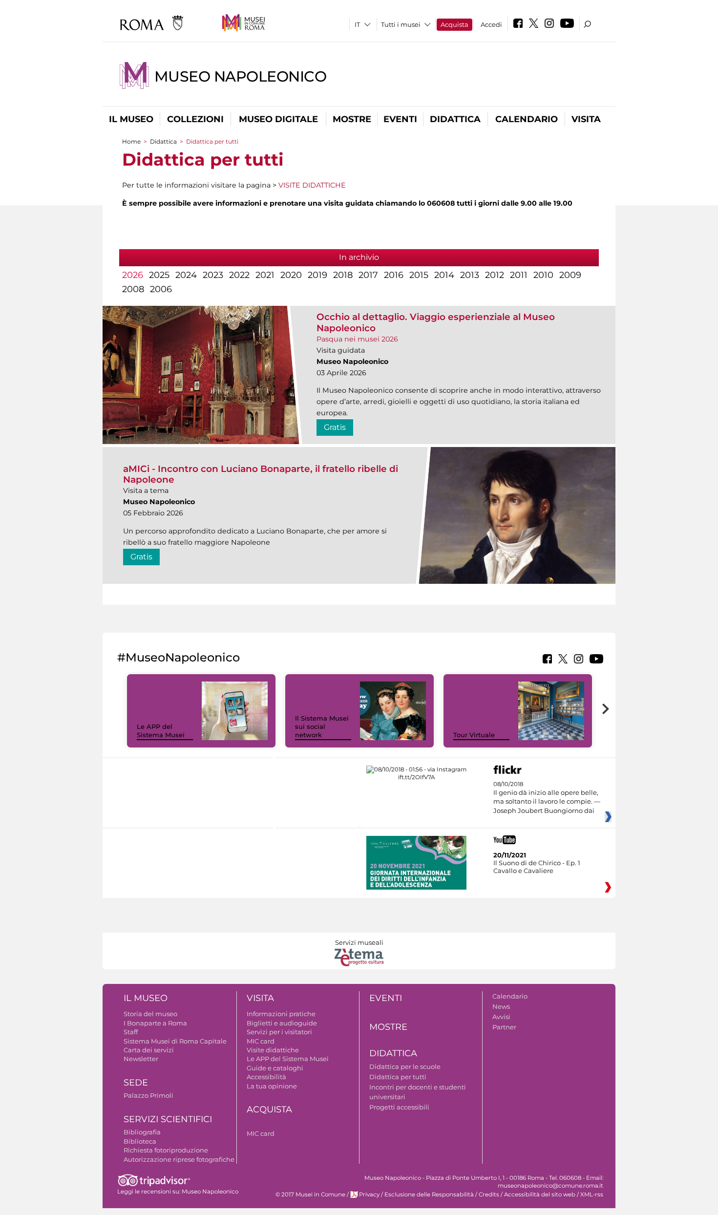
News (501, 1006)
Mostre (352, 119)
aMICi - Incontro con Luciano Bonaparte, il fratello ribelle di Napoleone (260, 474)
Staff (131, 1032)
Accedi (491, 24)
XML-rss (591, 1194)
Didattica (455, 119)
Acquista (454, 24)
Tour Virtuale (474, 735)
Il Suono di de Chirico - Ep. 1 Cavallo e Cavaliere (536, 866)
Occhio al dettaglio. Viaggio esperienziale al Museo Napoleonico (436, 322)
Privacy (369, 1194)
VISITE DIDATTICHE (312, 185)
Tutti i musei (401, 24)
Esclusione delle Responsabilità (429, 1194)
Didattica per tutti (397, 1077)
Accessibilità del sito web (539, 1194)
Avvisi (501, 1017)
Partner (504, 1027)
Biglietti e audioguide (282, 1023)
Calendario (526, 119)
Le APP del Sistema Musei (161, 731)
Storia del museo (150, 1014)
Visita (586, 119)
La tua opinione (272, 1086)
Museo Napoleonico (240, 76)
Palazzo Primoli (148, 1095)
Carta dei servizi (149, 1050)
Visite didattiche (273, 1050)
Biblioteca (140, 1141)
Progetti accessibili (399, 1107)
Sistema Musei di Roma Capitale (175, 1041)
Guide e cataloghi (275, 1068)
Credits (489, 1194)
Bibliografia (142, 1132)
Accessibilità (266, 1077)
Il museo (131, 119)
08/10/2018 (546, 797)
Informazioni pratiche (281, 1014)
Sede (136, 1082)
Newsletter (141, 1059)
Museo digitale (278, 119)
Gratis (335, 427)
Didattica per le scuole (405, 1066)
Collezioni (195, 119)
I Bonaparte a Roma (155, 1023)
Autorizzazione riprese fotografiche (179, 1159)
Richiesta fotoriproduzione (166, 1150)
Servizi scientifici (168, 1119)
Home (131, 141)
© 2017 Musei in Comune (310, 1194)
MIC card (261, 1041)
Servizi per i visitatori (279, 1032)
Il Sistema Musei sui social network (322, 726)
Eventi (400, 119)
